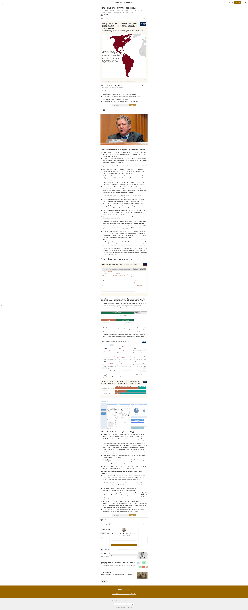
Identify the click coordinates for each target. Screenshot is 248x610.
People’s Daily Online (111, 221)
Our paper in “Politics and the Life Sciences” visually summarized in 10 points (117, 565)
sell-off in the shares (108, 163)
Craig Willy (106, 14)
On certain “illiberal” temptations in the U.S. (110, 555)
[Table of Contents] (1, 305)
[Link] (99, 110)
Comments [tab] (103, 533)
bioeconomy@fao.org (112, 468)
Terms (126, 600)
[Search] (229, 2)
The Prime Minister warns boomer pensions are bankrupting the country (116, 574)
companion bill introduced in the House (115, 206)
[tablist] (106, 533)
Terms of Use (130, 547)
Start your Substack (120, 604)
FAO (133, 432)
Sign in (244, 2)
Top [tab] (102, 549)
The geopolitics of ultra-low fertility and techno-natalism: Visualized (117, 563)
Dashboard (108, 460)
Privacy (123, 600)
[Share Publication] (232, 2)
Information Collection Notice (123, 549)
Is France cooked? (105, 572)
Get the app (130, 604)
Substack (118, 607)
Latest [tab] (105, 549)
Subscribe (237, 2)
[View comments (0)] (106, 19)
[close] (136, 528)
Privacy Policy (133, 549)
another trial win (127, 488)
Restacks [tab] (109, 533)
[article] (124, 556)
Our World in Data (136, 300)
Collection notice (132, 600)
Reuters (143, 149)
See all (103, 581)
